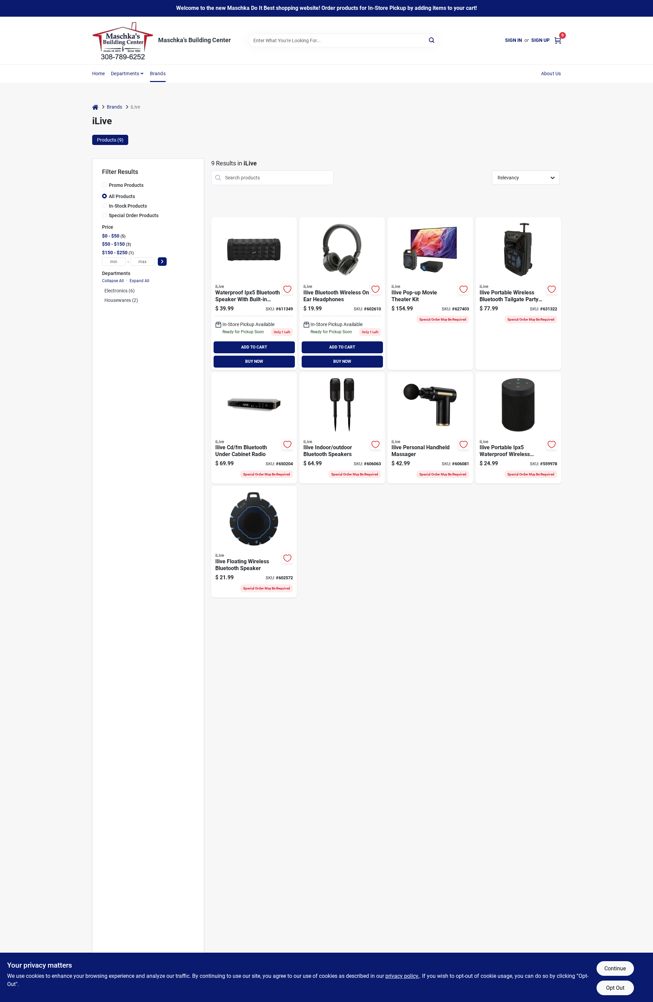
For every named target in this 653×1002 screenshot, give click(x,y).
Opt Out (615, 988)
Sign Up (540, 40)
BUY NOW (254, 361)
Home (98, 73)
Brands (158, 73)
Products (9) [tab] (110, 140)
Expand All (139, 280)
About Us (551, 73)
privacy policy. (402, 976)
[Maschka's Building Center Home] (122, 40)
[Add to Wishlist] (287, 289)
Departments (125, 73)
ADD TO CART (254, 347)
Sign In (513, 40)
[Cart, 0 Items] (557, 40)
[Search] (432, 40)
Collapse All (113, 280)
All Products (122, 196)
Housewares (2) (121, 300)
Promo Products (126, 185)
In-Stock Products (128, 206)
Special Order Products (133, 215)
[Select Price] (162, 261)
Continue (615, 968)
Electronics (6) (119, 290)
